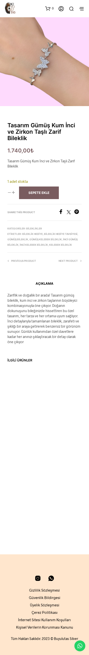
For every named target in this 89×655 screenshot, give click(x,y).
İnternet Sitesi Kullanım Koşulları (44, 620)
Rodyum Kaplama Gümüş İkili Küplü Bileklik (20, 422)
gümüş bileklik (17, 239)
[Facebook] (62, 212)
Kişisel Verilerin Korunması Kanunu (44, 627)
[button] (49, 8)
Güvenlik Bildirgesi (44, 597)
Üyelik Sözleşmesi (44, 605)
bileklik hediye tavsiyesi (60, 233)
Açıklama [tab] (44, 283)
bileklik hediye (32, 233)
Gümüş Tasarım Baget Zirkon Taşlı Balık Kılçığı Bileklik (59, 513)
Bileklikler (34, 228)
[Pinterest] (78, 212)
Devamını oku (19, 531)
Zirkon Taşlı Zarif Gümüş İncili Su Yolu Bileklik (19, 515)
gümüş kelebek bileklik (45, 239)
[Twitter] (70, 212)
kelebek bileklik (60, 244)
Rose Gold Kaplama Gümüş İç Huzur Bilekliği (60, 422)
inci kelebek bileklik (34, 244)
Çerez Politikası (45, 612)
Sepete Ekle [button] (18, 438)
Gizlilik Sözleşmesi (44, 590)
